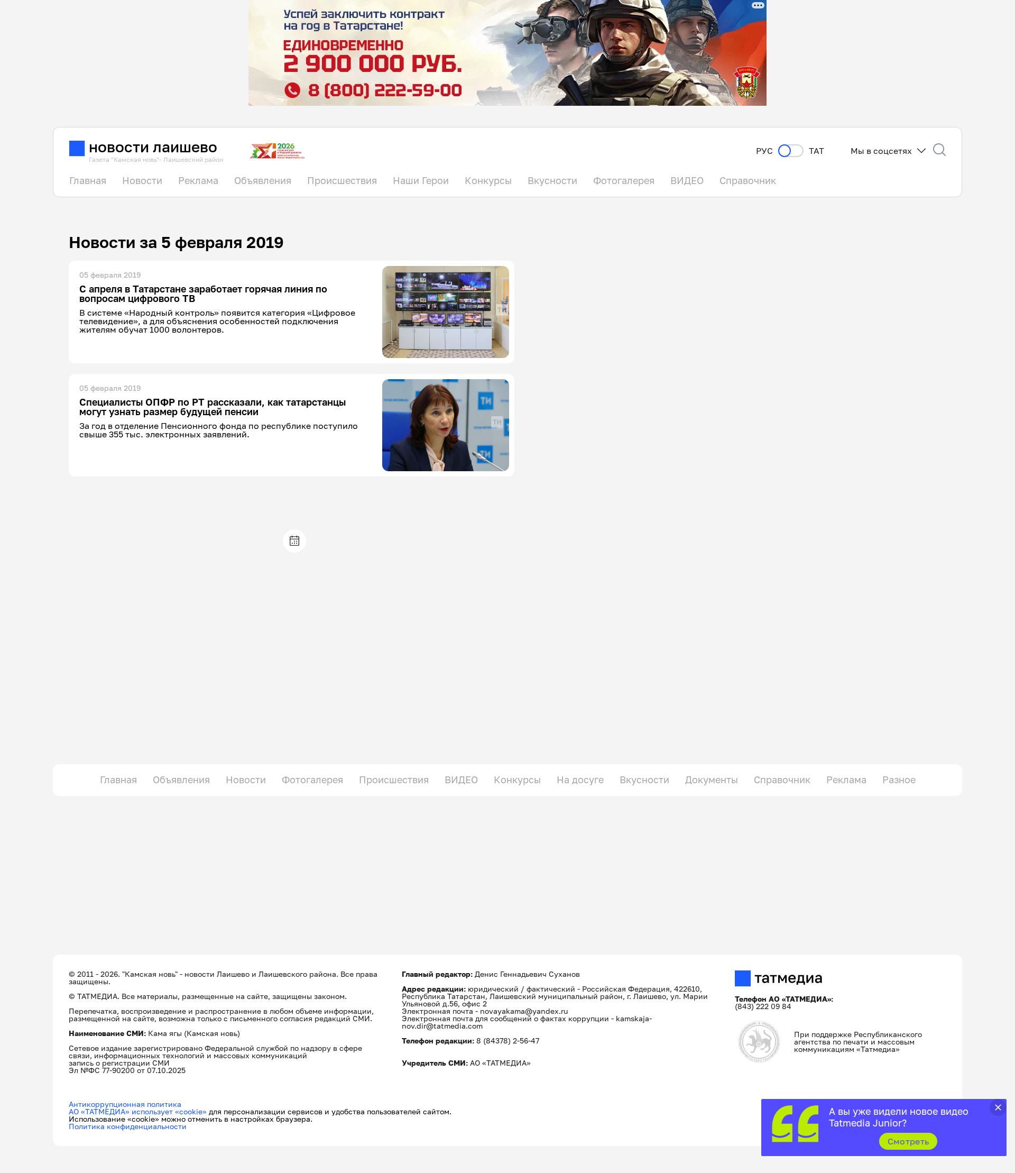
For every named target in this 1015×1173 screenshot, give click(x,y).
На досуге (580, 779)
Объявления (262, 180)
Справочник (747, 180)
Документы (711, 779)
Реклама (198, 180)
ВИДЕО (687, 180)
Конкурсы (488, 180)
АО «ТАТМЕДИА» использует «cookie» (138, 1111)
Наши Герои (421, 180)
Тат (816, 151)
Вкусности (552, 180)
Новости (142, 180)
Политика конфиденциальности (128, 1126)
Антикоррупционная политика (125, 1103)
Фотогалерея (623, 180)
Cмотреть (908, 1141)
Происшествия (342, 180)
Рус (764, 151)
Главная (87, 180)
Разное (899, 779)
